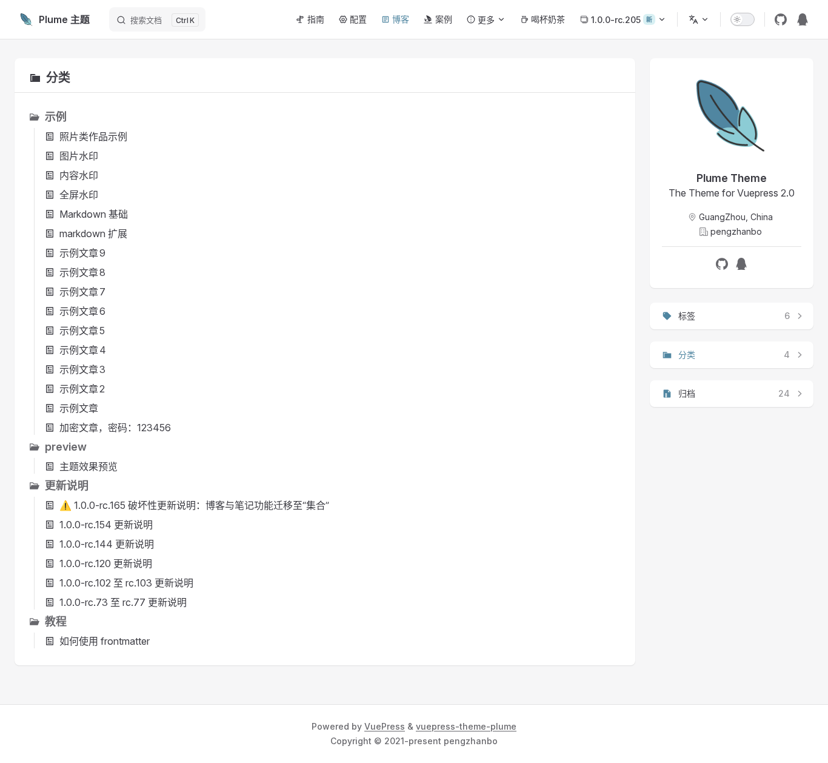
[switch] (742, 19)
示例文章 (78, 408)
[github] (781, 19)
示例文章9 (82, 253)
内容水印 (78, 175)
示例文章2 (82, 389)
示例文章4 (82, 350)
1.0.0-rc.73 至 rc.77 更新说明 (123, 602)
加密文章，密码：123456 (115, 428)
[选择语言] (699, 19)
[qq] (802, 19)
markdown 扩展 (93, 233)
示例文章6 (82, 311)
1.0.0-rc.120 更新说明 (105, 563)
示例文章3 (82, 369)
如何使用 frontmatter (104, 641)
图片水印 (78, 156)
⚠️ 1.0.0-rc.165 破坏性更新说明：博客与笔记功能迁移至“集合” (194, 505)
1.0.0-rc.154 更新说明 (106, 525)
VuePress (384, 726)
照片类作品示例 (93, 136)
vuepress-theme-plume (466, 726)
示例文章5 (82, 330)
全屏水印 (78, 195)
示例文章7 (82, 292)
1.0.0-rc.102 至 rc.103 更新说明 (126, 583)
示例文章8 (82, 272)
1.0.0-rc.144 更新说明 (106, 544)
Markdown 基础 (93, 214)
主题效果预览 (88, 466)
